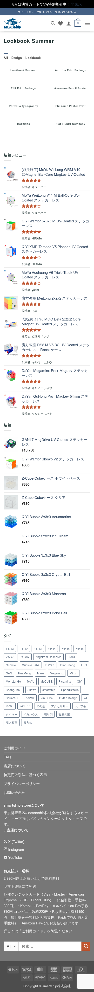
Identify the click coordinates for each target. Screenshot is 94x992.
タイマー (11, 714)
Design (16, 58)
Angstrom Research (48, 657)
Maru (40, 673)
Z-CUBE (25, 706)
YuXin (9, 706)
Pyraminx (65, 681)
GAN (9, 673)
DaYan (49, 665)
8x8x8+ (24, 657)
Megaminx (57, 673)
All (6, 58)
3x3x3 (38, 649)
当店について (14, 765)
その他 (40, 706)
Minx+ (74, 673)
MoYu (30, 681)
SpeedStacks (70, 690)
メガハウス (30, 714)
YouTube (14, 857)
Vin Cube (46, 698)
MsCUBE (46, 681)
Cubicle (11, 665)
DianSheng (67, 665)
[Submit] (85, 946)
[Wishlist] (60, 23)
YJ (85, 698)
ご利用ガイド (14, 747)
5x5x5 (66, 649)
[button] (53, 23)
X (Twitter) (15, 841)
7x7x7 (10, 657)
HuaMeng (24, 673)
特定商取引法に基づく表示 (25, 774)
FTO (84, 665)
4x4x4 (52, 649)
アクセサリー (59, 706)
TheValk (29, 698)
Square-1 (12, 698)
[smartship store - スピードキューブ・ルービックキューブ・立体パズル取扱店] (13, 23)
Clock (71, 657)
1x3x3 (10, 649)
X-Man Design (68, 698)
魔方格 (27, 722)
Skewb (31, 690)
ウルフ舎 (80, 706)
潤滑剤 (48, 714)
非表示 (76, 3)
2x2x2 (24, 649)
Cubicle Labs (30, 665)
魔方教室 (11, 722)
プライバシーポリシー (22, 783)
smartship (48, 690)
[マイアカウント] (68, 23)
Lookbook (33, 58)
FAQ (7, 756)
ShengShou (13, 690)
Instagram (15, 849)
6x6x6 (80, 649)
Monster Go (13, 681)
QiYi (79, 681)
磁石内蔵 (64, 714)
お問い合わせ (14, 792)
